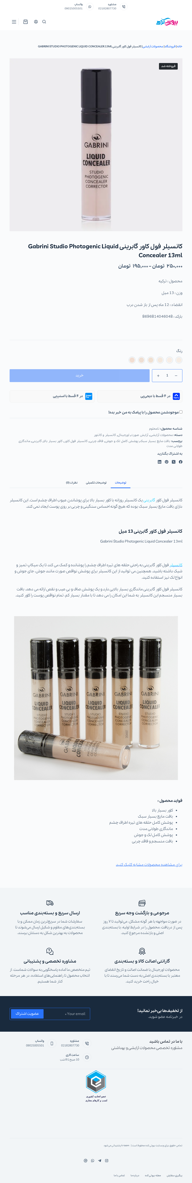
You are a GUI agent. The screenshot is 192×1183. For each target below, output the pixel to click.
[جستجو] (44, 21)
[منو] (14, 22)
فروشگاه (170, 46)
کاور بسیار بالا (53, 441)
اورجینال (123, 435)
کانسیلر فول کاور (76, 441)
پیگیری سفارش (174, 1175)
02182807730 (107, 9)
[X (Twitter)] (173, 462)
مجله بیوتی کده (153, 1175)
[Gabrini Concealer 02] (169, 360)
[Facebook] (180, 462)
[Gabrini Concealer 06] (132, 360)
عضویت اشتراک (27, 1013)
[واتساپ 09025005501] (90, 7)
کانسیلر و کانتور (105, 435)
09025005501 (74, 9)
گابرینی (37, 441)
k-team (125, 1145)
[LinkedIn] (159, 462)
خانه (179, 46)
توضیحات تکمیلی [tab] (96, 483)
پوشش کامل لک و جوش (121, 441)
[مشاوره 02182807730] (124, 7)
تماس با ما (119, 1175)
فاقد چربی (96, 441)
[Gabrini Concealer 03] (160, 360)
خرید (80, 375)
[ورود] (36, 21)
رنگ (179, 351)
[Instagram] (92, 1160)
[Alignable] (85, 1160)
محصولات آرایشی (153, 46)
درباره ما (135, 1175)
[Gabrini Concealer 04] (150, 360)
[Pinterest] (166, 462)
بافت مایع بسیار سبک (155, 441)
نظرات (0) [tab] (72, 483)
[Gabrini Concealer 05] (141, 360)
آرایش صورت (139, 435)
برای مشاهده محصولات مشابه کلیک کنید (149, 864)
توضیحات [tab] (120, 483)
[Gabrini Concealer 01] (178, 360)
